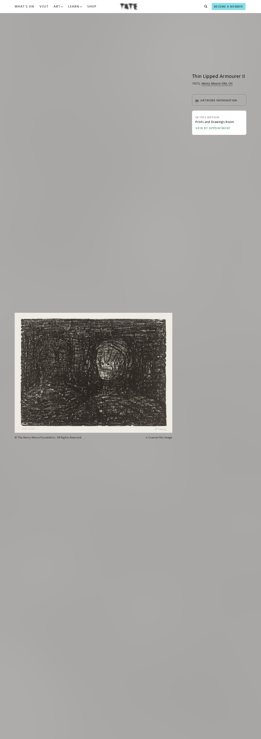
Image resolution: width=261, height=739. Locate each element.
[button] (204, 6)
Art (57, 6)
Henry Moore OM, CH (216, 84)
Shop (91, 6)
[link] (78, 437)
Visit (44, 6)
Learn (73, 6)
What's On (24, 6)
